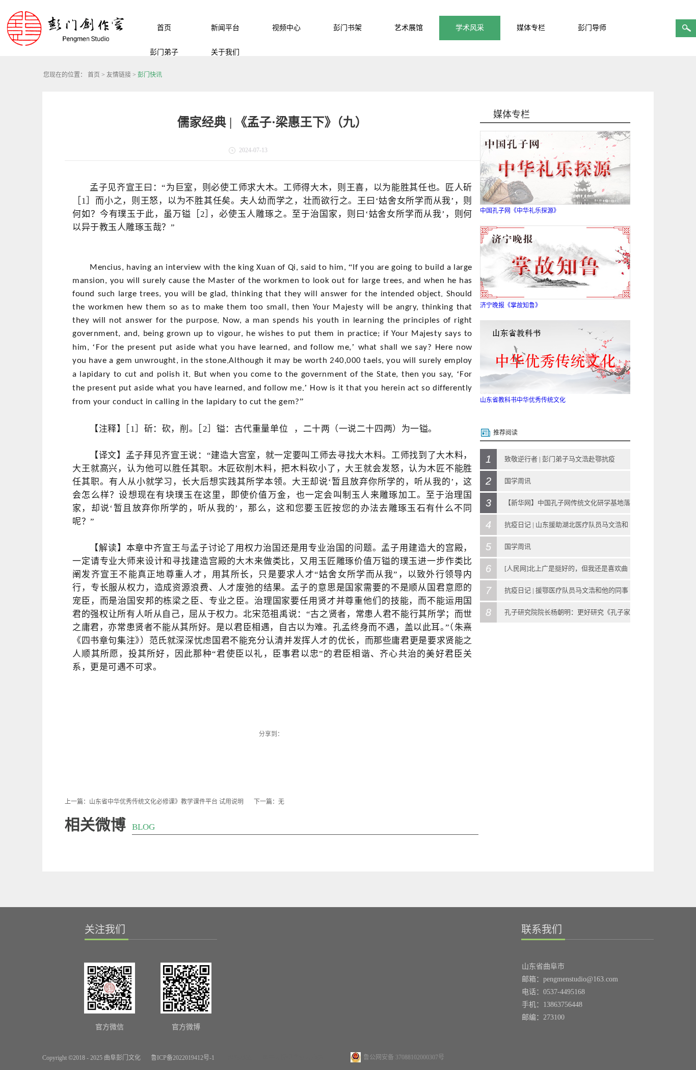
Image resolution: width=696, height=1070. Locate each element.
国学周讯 (517, 481)
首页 (164, 28)
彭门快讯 (150, 74)
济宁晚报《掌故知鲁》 (510, 305)
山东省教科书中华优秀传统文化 (523, 400)
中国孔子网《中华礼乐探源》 (519, 210)
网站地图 (238, 1057)
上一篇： (154, 801)
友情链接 (118, 74)
